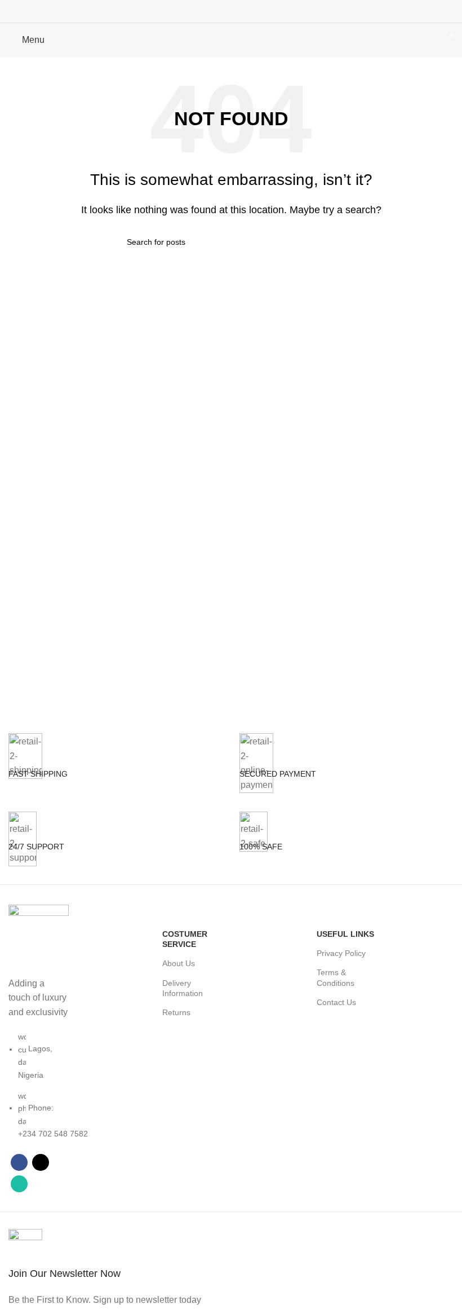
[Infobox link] (115, 772)
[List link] (38, 1058)
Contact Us (336, 1002)
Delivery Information (182, 988)
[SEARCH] (331, 242)
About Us (178, 963)
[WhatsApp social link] (245, 11)
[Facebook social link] (216, 11)
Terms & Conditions (335, 977)
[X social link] (231, 11)
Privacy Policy (341, 953)
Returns (176, 1012)
